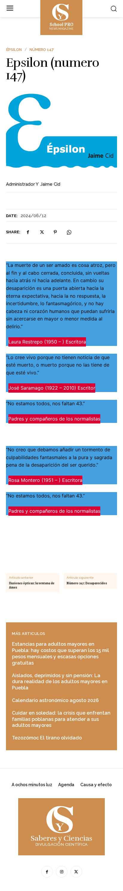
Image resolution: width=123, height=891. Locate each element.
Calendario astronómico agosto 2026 (55, 700)
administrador (20, 184)
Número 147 (42, 50)
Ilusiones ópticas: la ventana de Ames (31, 585)
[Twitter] (41, 232)
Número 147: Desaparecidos (87, 583)
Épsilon (14, 50)
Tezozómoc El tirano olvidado (47, 738)
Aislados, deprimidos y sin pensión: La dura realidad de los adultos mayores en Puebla (59, 682)
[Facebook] (28, 232)
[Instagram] (61, 872)
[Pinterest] (55, 232)
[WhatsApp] (69, 232)
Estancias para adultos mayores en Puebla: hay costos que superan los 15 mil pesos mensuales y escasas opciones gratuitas (60, 653)
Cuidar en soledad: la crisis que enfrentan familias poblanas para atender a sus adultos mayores (61, 719)
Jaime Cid (50, 184)
